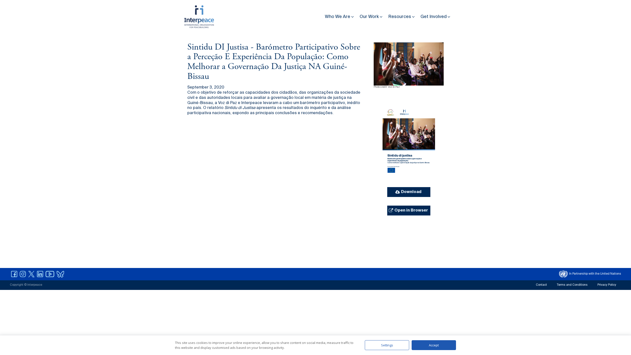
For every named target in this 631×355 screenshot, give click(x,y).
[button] (339, 15)
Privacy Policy (606, 285)
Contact (541, 285)
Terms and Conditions (572, 285)
